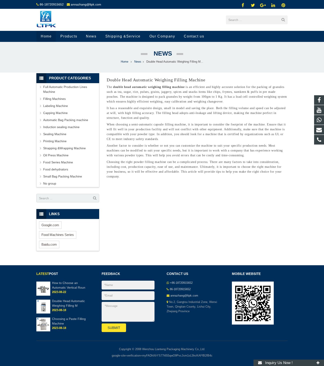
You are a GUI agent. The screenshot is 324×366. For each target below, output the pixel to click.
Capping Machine (55, 113)
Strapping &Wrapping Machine (64, 148)
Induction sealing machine (61, 127)
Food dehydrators (55, 169)
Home (124, 61)
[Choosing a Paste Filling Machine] (43, 330)
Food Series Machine (58, 162)
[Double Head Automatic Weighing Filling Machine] (43, 312)
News (162, 53)
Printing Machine (55, 141)
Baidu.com (49, 244)
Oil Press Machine (56, 155)
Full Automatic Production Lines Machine (65, 89)
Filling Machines (54, 99)
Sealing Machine (54, 134)
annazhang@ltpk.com (86, 4)
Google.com (50, 225)
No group (49, 183)
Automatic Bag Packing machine (65, 120)
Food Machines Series (57, 235)
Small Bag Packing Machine (62, 176)
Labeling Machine (55, 106)
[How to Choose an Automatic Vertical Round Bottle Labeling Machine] (43, 294)
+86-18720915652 (181, 282)
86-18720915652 (52, 4)
